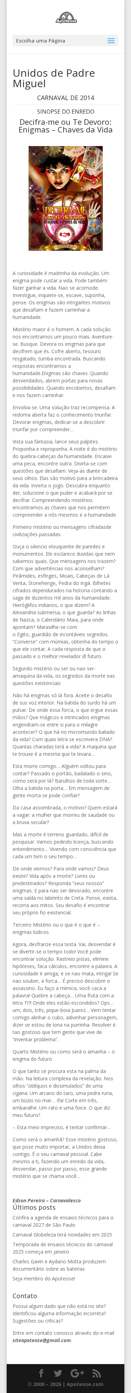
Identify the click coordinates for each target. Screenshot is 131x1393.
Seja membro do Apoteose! (44, 1278)
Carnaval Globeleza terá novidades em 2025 (62, 1234)
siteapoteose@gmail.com (42, 1340)
